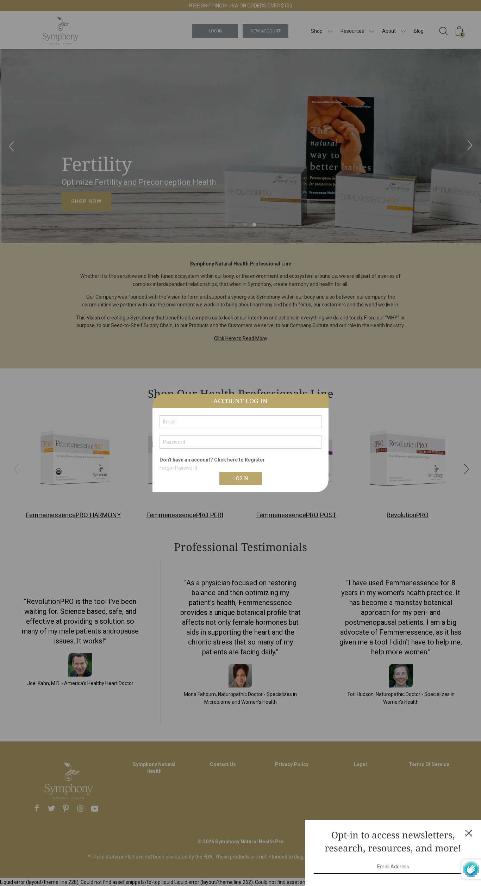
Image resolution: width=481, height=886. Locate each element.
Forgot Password (178, 468)
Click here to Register (239, 460)
